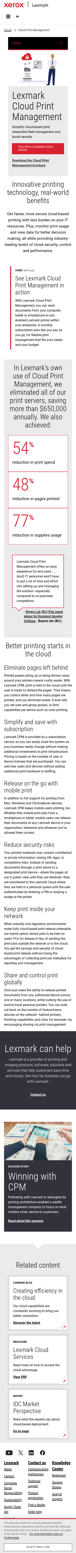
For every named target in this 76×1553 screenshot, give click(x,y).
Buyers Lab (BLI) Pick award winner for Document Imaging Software (43, 616)
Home (51, 5)
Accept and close (38, 1547)
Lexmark (11, 1462)
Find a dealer (36, 1505)
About (8, 1469)
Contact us (37, 1462)
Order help (35, 1512)
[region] (38, 1535)
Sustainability (13, 1500)
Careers (9, 1476)
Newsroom (59, 1475)
